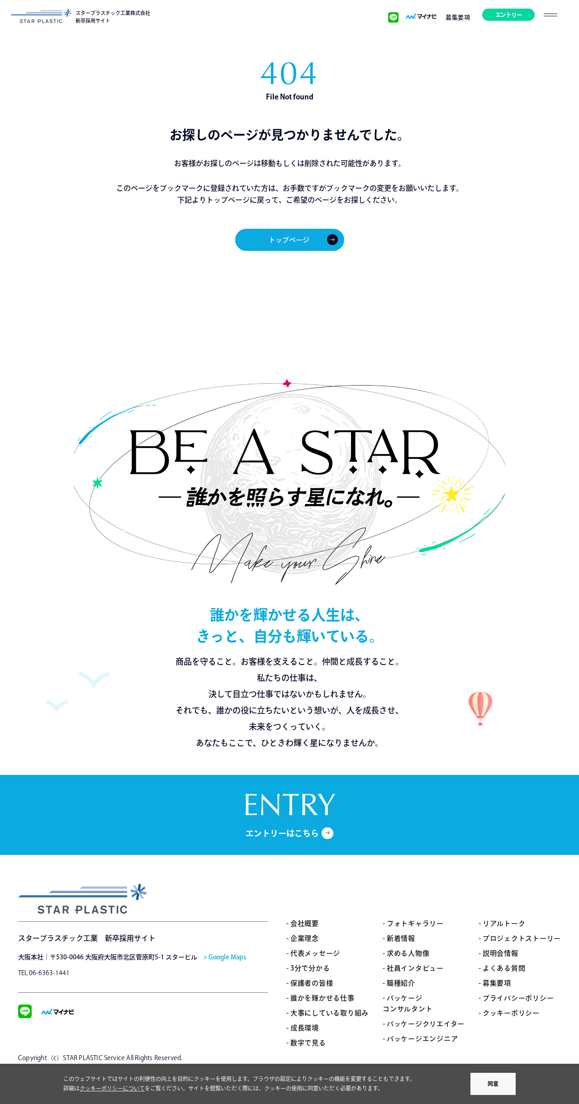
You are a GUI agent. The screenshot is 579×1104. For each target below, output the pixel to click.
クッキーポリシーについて (112, 1088)
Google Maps (227, 957)
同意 (493, 1083)
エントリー (508, 15)
